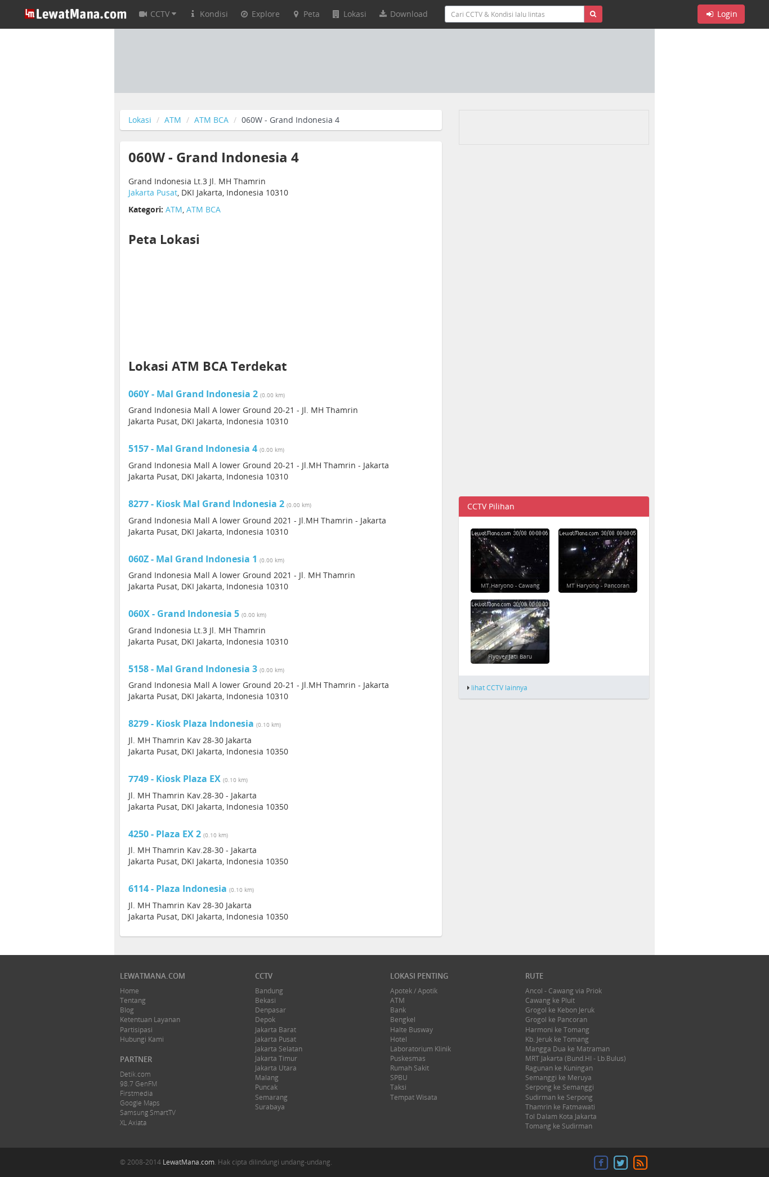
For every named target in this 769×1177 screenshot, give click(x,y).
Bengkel (402, 1019)
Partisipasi (136, 1029)
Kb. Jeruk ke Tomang (557, 1039)
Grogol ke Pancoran (556, 1019)
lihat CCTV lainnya (499, 687)
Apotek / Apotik (413, 991)
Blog (127, 1010)
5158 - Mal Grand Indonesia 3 (194, 669)
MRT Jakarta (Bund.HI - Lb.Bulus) (575, 1058)
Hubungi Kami (142, 1039)
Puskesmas (408, 1058)
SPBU (399, 1077)
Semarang (271, 1097)
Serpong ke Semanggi (559, 1087)
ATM (172, 119)
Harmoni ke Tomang (557, 1029)
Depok (265, 1019)
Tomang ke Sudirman (558, 1126)
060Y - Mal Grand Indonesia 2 (194, 394)
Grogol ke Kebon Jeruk (559, 1010)
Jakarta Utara (276, 1068)
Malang (267, 1077)
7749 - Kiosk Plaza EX (175, 778)
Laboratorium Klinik (420, 1049)
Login (726, 13)
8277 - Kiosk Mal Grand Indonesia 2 (207, 504)
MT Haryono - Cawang (510, 585)
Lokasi (139, 119)
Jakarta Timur (276, 1058)
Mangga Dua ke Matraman (567, 1049)
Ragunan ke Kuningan (559, 1068)
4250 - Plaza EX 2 (165, 834)
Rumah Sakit (409, 1068)
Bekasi (265, 1000)
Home (129, 991)
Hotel (398, 1039)
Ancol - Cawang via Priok (563, 991)
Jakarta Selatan (278, 1049)
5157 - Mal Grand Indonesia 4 (194, 448)
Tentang (133, 1000)
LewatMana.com (188, 1162)
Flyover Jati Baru (510, 656)
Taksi (398, 1087)
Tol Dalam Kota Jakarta (561, 1116)
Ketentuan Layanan (150, 1019)
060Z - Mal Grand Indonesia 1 (194, 559)
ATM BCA (211, 119)
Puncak (266, 1087)
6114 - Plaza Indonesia (178, 888)
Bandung (269, 991)
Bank (398, 1010)
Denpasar (270, 1010)
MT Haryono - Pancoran (597, 585)
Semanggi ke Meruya (558, 1077)
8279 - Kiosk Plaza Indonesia (192, 723)
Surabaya (270, 1107)
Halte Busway (411, 1029)
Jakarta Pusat (152, 192)
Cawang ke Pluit (550, 1000)
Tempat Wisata (413, 1097)
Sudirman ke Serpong (559, 1097)
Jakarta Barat (275, 1029)
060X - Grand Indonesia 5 (185, 613)
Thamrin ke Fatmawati (560, 1107)
